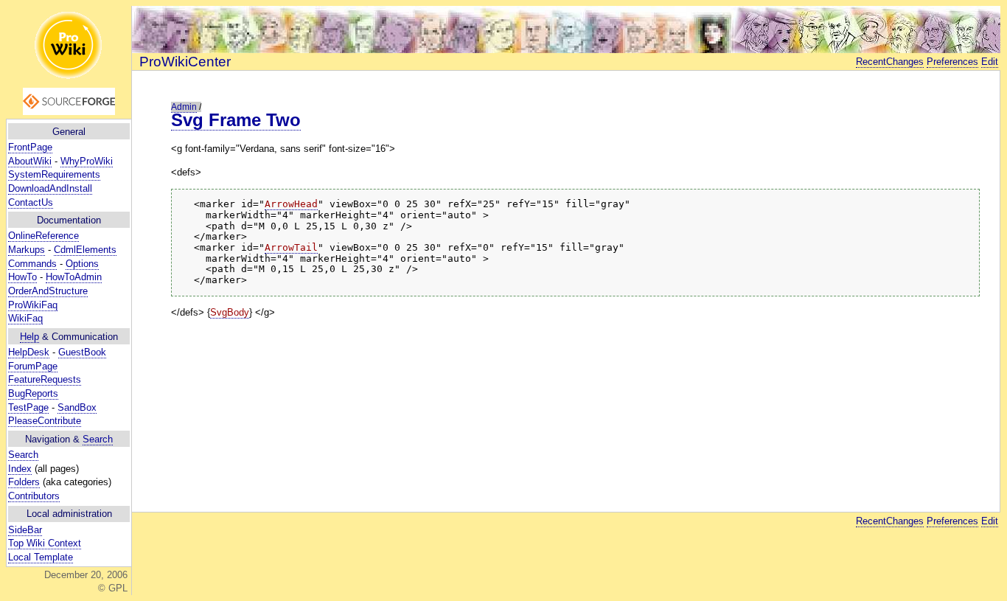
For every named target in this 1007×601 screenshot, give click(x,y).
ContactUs (30, 202)
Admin (184, 107)
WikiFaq (25, 318)
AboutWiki (30, 161)
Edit (989, 61)
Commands (32, 263)
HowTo (22, 276)
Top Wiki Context (44, 543)
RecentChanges (890, 61)
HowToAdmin (74, 276)
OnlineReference (43, 235)
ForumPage (33, 366)
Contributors (34, 495)
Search (98, 439)
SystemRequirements (54, 174)
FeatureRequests (44, 379)
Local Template (40, 557)
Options (82, 263)
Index (20, 468)
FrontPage (30, 147)
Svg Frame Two (236, 120)
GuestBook (82, 352)
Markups (26, 249)
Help (29, 336)
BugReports (33, 393)
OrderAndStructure (48, 290)
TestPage (28, 407)
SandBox (77, 407)
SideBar (25, 529)
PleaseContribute (44, 420)
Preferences (952, 61)
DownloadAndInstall (50, 188)
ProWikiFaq (33, 304)
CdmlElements (85, 249)
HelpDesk (28, 352)
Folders (24, 481)
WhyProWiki (86, 161)
